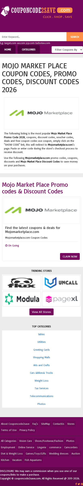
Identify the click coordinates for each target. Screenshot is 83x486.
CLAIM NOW (70, 256)
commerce (55, 447)
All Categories (8, 440)
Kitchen (5, 459)
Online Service (26, 447)
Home (7, 49)
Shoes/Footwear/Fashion (49, 440)
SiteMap (45, 423)
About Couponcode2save (15, 423)
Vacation (17, 459)
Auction (76, 453)
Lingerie (41, 447)
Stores (71, 423)
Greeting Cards (41, 349)
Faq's (35, 423)
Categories (28, 49)
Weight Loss (42, 380)
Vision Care (25, 440)
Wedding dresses (58, 453)
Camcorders (71, 447)
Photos (41, 403)
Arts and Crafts (41, 365)
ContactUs (58, 423)
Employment (8, 447)
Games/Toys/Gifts (36, 453)
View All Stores (41, 311)
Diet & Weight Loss (12, 453)
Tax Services (42, 388)
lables (41, 334)
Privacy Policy (27, 430)
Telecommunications (41, 396)
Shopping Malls (41, 357)
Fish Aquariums (33, 459)
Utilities (41, 341)
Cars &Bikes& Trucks (41, 372)
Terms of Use (9, 430)
